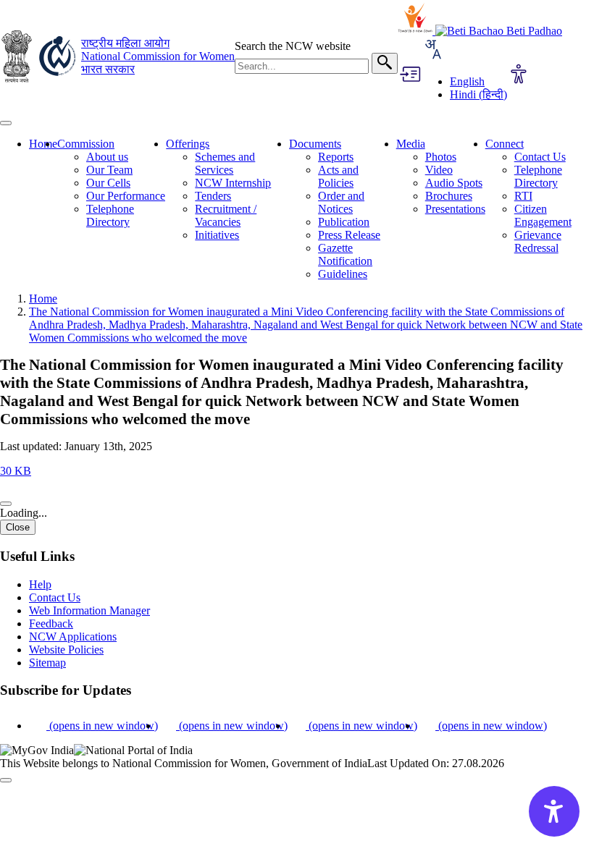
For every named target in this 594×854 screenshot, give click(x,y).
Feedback (51, 623)
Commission (85, 144)
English (467, 81)
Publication (343, 222)
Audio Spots (453, 183)
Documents (315, 144)
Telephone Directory (110, 215)
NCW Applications (73, 636)
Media (410, 144)
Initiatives (217, 235)
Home (43, 144)
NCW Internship (233, 183)
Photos (440, 157)
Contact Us (540, 157)
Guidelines (342, 274)
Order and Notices (341, 202)
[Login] (409, 75)
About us (107, 157)
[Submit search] (385, 63)
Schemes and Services (225, 163)
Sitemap (47, 662)
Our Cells (108, 183)
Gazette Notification (345, 254)
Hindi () (478, 94)
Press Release (349, 235)
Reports (336, 157)
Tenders (213, 196)
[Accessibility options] (518, 75)
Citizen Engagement (543, 215)
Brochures (448, 196)
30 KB (15, 471)
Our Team (109, 170)
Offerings (187, 144)
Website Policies (66, 649)
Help (40, 584)
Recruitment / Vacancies (225, 215)
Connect (504, 144)
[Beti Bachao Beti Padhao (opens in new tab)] (498, 31)
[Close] (6, 504)
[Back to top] (6, 780)
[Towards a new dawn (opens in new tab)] (416, 31)
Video (439, 170)
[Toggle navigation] (6, 123)
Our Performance (125, 196)
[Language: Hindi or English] (432, 57)
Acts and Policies (338, 176)
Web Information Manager (89, 610)
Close (18, 527)
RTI (523, 196)
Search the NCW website (293, 46)
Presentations (455, 209)
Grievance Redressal (537, 241)
